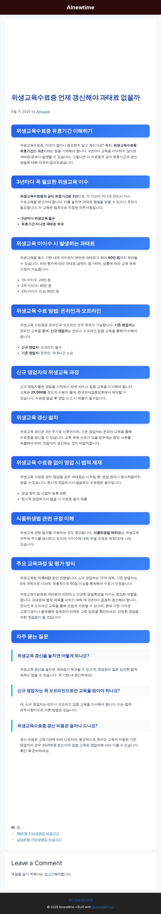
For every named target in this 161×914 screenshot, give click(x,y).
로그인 (49, 874)
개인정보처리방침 (80, 900)
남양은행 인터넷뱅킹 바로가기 (39, 839)
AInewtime (80, 7)
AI (18, 827)
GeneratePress (103, 907)
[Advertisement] (80, 56)
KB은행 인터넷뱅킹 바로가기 (38, 833)
